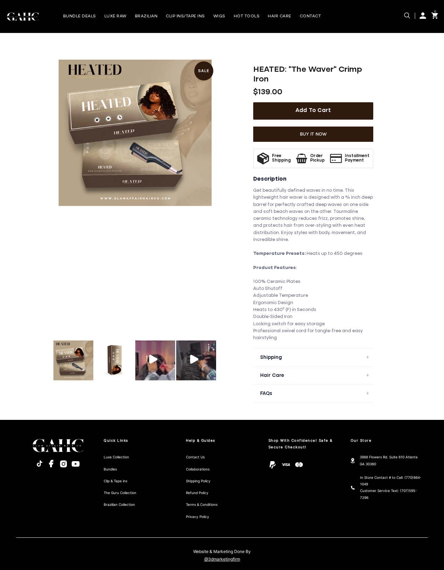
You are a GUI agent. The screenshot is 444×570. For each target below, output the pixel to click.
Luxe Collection (116, 457)
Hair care (279, 16)
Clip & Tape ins (115, 481)
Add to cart (313, 110)
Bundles (110, 469)
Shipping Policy (198, 481)
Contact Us (195, 457)
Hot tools (247, 16)
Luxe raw (115, 16)
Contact (310, 16)
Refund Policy (197, 493)
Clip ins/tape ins (185, 16)
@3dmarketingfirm (222, 559)
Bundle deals (79, 16)
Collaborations (198, 469)
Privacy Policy (197, 517)
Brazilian (146, 16)
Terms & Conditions (201, 504)
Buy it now (313, 134)
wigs (219, 16)
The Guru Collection (120, 493)
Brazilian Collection (119, 504)
